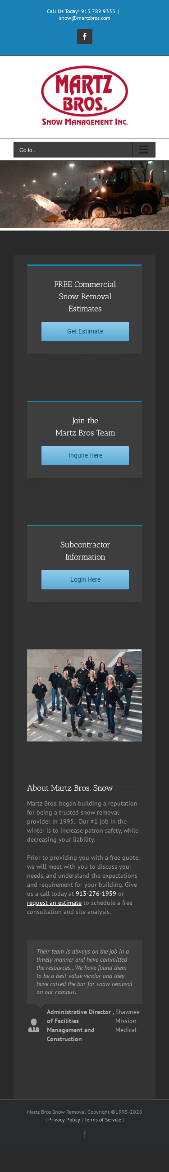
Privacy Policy (64, 1119)
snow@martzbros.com (84, 17)
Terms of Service (102, 1119)
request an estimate (54, 903)
